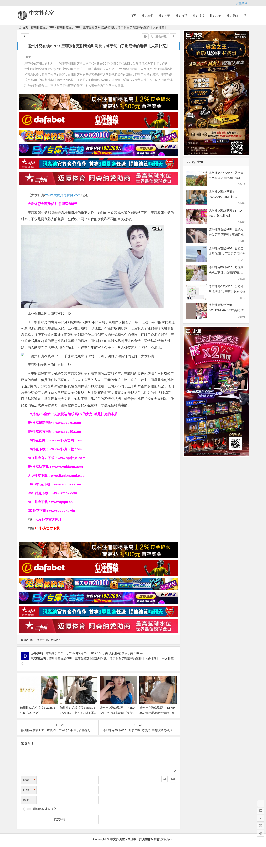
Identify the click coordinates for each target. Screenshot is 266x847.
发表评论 (160, 36)
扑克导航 (232, 15)
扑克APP (215, 15)
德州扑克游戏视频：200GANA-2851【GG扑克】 (224, 197)
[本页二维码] (260, 833)
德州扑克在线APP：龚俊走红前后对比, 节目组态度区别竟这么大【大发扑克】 (227, 253)
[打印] (145, 36)
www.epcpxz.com (67, 484)
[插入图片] (173, 779)
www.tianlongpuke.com (69, 475)
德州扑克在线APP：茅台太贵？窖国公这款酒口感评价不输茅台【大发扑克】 (226, 178)
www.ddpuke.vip (62, 510)
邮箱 (29, 790)
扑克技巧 (181, 15)
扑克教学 (147, 15)
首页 (133, 15)
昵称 (29, 780)
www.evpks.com (68, 422)
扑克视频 (198, 15)
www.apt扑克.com (72, 458)
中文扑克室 (41, 13)
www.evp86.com (68, 431)
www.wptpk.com (64, 493)
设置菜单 (241, 3)
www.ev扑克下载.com (65, 449)
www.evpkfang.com (67, 466)
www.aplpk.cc (62, 502)
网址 (26, 800)
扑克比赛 (164, 15)
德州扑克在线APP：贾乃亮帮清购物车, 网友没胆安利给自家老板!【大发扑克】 (227, 291)
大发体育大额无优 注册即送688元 (52, 204)
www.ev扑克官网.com (65, 440)
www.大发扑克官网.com (62, 195)
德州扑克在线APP (42, 27)
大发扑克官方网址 (48, 519)
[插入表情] (164, 779)
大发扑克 (115, 653)
